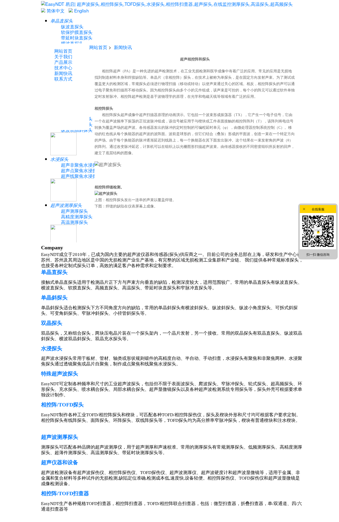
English (81, 10)
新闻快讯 (123, 47)
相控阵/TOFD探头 (62, 405)
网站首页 (98, 47)
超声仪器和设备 (59, 462)
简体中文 (55, 10)
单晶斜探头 (54, 297)
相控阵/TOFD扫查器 (65, 493)
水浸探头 (51, 348)
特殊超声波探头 (59, 374)
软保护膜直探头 (76, 32)
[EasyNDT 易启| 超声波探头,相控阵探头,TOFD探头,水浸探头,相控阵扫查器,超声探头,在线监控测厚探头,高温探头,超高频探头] (167, 4)
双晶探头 (51, 323)
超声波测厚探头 (59, 437)
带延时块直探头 (76, 37)
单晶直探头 (54, 272)
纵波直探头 (72, 26)
